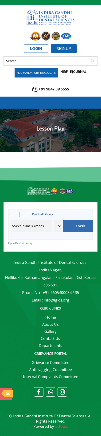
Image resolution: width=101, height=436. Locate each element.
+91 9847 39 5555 (53, 89)
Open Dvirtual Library (20, 243)
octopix (61, 426)
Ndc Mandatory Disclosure (36, 72)
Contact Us (50, 338)
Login (36, 48)
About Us (50, 324)
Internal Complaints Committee (50, 376)
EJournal (78, 71)
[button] (94, 102)
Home (50, 317)
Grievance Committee (50, 362)
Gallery (50, 331)
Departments (50, 345)
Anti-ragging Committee (50, 369)
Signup (64, 48)
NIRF (64, 71)
